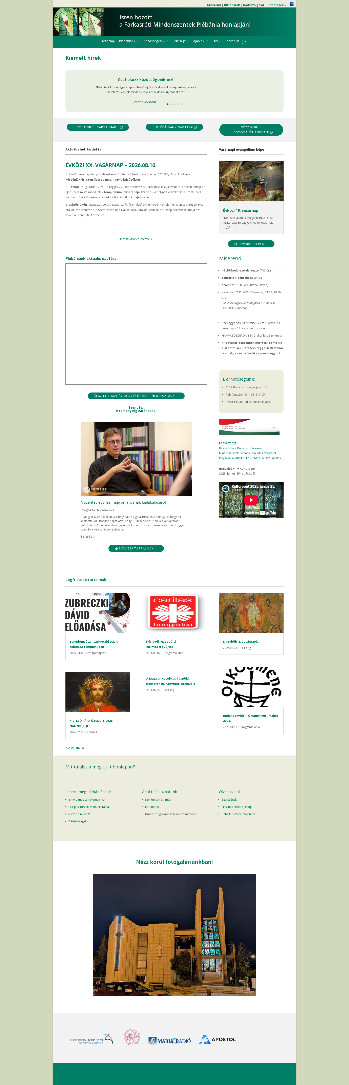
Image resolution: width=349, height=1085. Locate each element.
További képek (251, 244)
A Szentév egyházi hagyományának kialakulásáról (123, 502)
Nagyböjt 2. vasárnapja (241, 641)
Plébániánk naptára (174, 127)
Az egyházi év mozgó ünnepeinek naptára (136, 396)
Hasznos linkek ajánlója (237, 807)
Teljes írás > (88, 536)
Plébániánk (127, 41)
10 (190, 988)
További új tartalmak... (98, 127)
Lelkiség (179, 41)
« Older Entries (74, 747)
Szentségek (229, 799)
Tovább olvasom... (145, 102)
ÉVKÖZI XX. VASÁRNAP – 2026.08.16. (111, 165)
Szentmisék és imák (158, 799)
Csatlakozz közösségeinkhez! (145, 79)
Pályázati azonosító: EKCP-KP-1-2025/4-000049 (250, 458)
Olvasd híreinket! (79, 814)
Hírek (216, 41)
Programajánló (96, 653)
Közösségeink (154, 41)
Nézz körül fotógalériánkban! (251, 129)
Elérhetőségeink (78, 821)
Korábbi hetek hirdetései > (136, 239)
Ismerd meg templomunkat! (86, 799)
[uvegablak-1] (174, 995)
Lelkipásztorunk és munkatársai (88, 807)
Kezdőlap (108, 41)
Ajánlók (198, 41)
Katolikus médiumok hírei (238, 814)
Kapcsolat (232, 41)
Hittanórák (152, 807)
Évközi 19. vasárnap (240, 210)
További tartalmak (136, 548)
